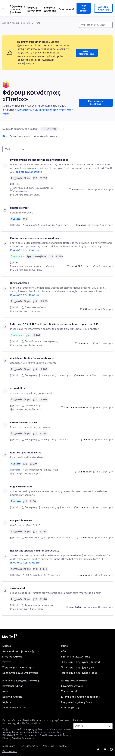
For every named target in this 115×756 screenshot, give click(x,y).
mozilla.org (8, 746)
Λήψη (64, 651)
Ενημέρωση (31, 225)
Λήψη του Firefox (83, 8)
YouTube (105, 749)
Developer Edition (12, 686)
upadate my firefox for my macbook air (32, 358)
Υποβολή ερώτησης (50, 9)
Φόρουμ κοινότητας (34, 9)
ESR (27, 575)
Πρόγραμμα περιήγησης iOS (77, 667)
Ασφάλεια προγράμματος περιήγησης (33, 266)
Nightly (6, 702)
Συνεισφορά (66, 9)
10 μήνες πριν (105, 607)
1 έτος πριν (107, 189)
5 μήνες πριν (106, 472)
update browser (19, 207)
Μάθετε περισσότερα (86, 52)
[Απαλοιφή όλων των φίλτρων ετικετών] (61, 129)
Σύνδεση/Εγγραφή (103, 8)
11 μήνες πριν (105, 375)
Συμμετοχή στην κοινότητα (18, 667)
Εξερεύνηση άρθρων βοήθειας (17, 9)
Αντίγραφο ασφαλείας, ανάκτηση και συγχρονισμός (33, 189)
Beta (5, 691)
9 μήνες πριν (106, 266)
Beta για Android (12, 696)
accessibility (17, 388)
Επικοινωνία (9, 751)
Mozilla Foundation (34, 720)
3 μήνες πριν (106, 343)
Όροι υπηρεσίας (29, 746)
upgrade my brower (21, 486)
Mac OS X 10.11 (49, 129)
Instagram (111, 749)
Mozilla (9, 636)
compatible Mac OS (21, 520)
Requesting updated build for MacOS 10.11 (34, 550)
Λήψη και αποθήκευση (36, 307)
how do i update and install (25, 452)
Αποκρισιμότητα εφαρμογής (40, 605)
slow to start (17, 588)
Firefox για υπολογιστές (75, 656)
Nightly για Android (14, 707)
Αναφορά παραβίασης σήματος (21, 651)
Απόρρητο (48, 746)
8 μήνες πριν (106, 407)
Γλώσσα (77, 720)
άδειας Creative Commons (18, 738)
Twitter (6, 662)
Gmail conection (19, 283)
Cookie (63, 746)
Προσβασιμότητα (34, 405)
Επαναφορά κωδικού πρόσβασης (80, 696)
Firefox (17, 184)
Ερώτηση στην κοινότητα (95, 102)
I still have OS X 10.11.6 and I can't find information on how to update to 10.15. (54, 324)
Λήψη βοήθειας (70, 707)
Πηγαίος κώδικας (12, 656)
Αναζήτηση (109, 24)
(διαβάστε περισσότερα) (27, 171)
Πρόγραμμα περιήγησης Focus (79, 672)
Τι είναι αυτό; (69, 691)
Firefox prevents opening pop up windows (34, 238)
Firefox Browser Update (23, 422)
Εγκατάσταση (32, 537)
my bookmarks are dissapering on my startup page (39, 159)
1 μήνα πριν (106, 225)
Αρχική (5, 23)
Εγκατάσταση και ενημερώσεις (41, 341)
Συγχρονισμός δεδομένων (76, 702)
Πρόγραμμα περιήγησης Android (80, 662)
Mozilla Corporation (28, 723)
